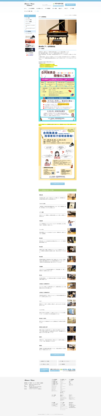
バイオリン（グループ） (63, 383)
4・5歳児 (70, 383)
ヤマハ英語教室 (47, 8)
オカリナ (61, 390)
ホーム (25, 8)
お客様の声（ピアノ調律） (45, 361)
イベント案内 (36, 11)
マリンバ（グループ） (63, 386)
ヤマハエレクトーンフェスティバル (30, 26)
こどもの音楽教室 (31, 8)
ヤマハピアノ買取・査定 (28, 11)
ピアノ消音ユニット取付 (45, 364)
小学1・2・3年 (71, 384)
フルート (61, 384)
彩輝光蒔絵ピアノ (62, 399)
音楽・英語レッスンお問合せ (72, 405)
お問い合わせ (71, 402)
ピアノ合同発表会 (28, 31)
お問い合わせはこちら (70, 4)
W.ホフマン (61, 400)
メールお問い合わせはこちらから (57, 183)
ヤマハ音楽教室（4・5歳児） (55, 383)
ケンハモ (61, 389)
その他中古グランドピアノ (72, 399)
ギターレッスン (53, 389)
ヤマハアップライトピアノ (63, 397)
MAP (39, 384)
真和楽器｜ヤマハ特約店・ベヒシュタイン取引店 (29, 380)
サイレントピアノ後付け (54, 404)
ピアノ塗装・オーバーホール (64, 361)
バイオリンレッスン (54, 386)
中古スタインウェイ (71, 398)
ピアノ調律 (72, 8)
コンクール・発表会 (29, 19)
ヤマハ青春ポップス (62, 391)
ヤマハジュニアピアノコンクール (30, 29)
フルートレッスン (54, 387)
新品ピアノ (60, 8)
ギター (61, 387)
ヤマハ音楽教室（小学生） (55, 384)
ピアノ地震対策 (62, 364)
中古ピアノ (66, 8)
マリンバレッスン (54, 388)
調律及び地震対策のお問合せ (72, 407)
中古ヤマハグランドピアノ (72, 397)
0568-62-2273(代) (31, 385)
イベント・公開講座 (29, 21)
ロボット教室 (54, 8)
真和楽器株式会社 (29, 5)
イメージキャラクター (29, 33)
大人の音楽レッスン (39, 8)
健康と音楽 (61, 392)
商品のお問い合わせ (71, 404)
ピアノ (61, 381)
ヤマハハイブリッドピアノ (63, 398)
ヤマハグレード (28, 23)
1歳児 (69, 381)
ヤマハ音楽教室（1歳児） (55, 381)
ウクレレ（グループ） (63, 388)
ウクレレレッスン (54, 390)
